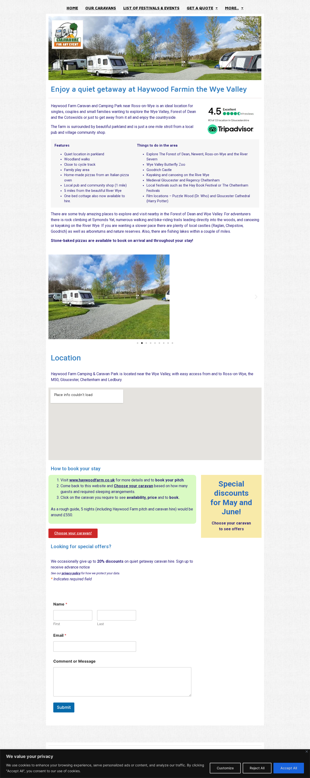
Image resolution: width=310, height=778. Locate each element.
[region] (155, 763)
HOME (72, 8)
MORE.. (232, 8)
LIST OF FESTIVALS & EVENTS (151, 8)
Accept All (288, 768)
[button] (202, 8)
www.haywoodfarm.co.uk (92, 480)
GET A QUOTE (200, 8)
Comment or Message (74, 661)
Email (59, 635)
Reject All (257, 768)
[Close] (307, 751)
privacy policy (71, 573)
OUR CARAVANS (100, 8)
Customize (225, 768)
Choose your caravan (133, 486)
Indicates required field (71, 579)
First (56, 624)
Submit (64, 707)
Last (100, 624)
